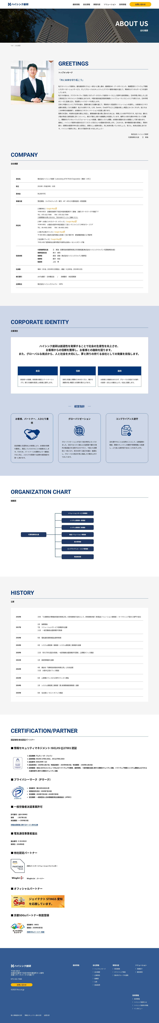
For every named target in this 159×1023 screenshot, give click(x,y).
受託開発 (117, 969)
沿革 (95, 982)
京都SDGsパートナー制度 (35, 932)
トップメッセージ (100, 969)
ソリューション (110, 4)
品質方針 (47, 1015)
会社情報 (86, 4)
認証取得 (97, 985)
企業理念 (97, 975)
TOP (12, 45)
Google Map (51, 208)
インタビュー (138, 1008)
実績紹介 (140, 969)
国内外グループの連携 (121, 975)
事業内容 (96, 4)
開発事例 (140, 972)
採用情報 (122, 4)
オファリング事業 (120, 972)
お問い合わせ (140, 4)
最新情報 (76, 4)
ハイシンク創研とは (140, 1002)
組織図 (96, 978)
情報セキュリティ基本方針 (33, 1015)
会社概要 (97, 972)
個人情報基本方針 (16, 1015)
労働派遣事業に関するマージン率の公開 (24, 825)
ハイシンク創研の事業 (141, 1005)
